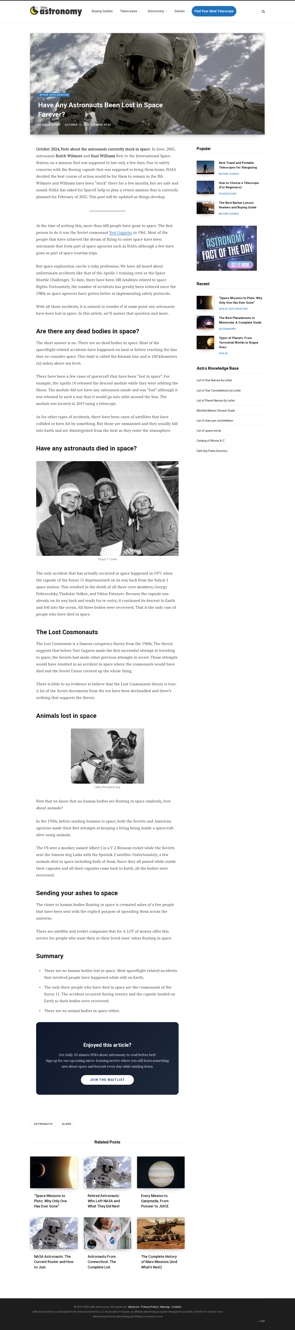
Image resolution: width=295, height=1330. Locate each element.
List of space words (209, 430)
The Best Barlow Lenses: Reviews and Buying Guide (237, 205)
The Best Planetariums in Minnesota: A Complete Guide (240, 320)
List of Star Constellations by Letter (219, 390)
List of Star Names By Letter (214, 380)
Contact (176, 1306)
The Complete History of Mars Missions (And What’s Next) (159, 1261)
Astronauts (43, 1124)
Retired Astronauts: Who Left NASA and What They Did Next (104, 1201)
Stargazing (227, 193)
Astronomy (227, 329)
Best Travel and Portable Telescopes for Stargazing (238, 165)
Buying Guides (229, 173)
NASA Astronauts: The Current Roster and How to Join (53, 1261)
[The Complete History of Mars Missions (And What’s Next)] (161, 1233)
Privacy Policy (149, 1306)
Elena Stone (51, 124)
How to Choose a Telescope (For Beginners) (239, 185)
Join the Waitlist (107, 1080)
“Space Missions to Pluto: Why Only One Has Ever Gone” (50, 1201)
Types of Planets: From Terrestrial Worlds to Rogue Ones (238, 342)
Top (262, 1321)
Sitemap (165, 1306)
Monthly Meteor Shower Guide (216, 410)
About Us (133, 1306)
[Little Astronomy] (56, 11)
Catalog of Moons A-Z (211, 440)
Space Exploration (54, 94)
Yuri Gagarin (120, 232)
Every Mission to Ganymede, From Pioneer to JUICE (155, 1201)
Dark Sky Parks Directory (212, 450)
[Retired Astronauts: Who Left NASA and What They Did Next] (107, 1172)
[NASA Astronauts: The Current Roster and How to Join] (54, 1233)
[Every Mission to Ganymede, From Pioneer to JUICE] (161, 1172)
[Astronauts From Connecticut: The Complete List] (107, 1233)
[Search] (263, 11)
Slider (66, 1124)
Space (223, 353)
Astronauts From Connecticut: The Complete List (102, 1261)
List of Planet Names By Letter (216, 400)
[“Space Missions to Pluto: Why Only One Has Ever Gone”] (54, 1172)
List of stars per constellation (215, 420)
